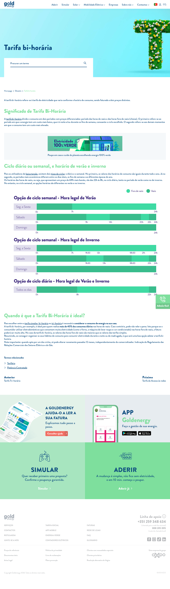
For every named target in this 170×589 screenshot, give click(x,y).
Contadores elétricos (57, 540)
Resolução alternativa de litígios (98, 560)
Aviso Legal (8, 560)
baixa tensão (31, 174)
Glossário (18, 90)
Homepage (8, 90)
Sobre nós (126, 4)
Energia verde (53, 535)
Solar (75, 4)
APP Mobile (51, 530)
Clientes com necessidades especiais (100, 550)
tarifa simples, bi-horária (36, 323)
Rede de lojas (93, 530)
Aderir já (123, 488)
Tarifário (11, 363)
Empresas (113, 4)
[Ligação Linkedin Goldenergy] (164, 539)
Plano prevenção (52, 560)
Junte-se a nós (11, 540)
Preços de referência (11, 550)
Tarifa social (52, 525)
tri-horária (57, 323)
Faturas (91, 525)
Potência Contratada (17, 367)
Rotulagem (10, 535)
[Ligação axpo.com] (147, 555)
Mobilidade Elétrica (93, 4)
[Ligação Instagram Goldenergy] (154, 539)
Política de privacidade (54, 550)
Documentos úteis (11, 555)
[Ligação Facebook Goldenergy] (149, 539)
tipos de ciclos (58, 174)
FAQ (89, 535)
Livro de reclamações (53, 555)
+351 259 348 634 (152, 521)
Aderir (55, 4)
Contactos (142, 4)
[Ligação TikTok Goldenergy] (159, 539)
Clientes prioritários (94, 555)
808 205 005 (159, 528)
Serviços (8, 525)
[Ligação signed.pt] (161, 573)
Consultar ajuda (55, 433)
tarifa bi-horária (14, 119)
